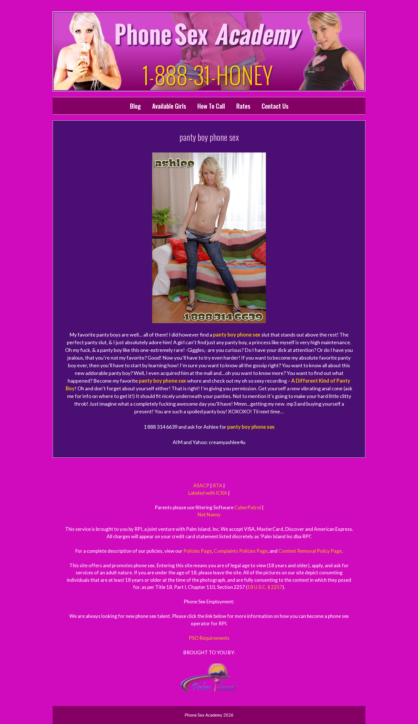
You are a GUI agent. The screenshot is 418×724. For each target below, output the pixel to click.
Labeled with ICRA (207, 493)
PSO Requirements (209, 638)
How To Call (211, 105)
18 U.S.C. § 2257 (264, 587)
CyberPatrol (247, 507)
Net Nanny (209, 514)
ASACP (201, 485)
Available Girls (169, 105)
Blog (135, 105)
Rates (243, 105)
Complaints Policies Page (241, 551)
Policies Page (197, 551)
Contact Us (275, 105)
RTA (217, 485)
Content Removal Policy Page (310, 551)
